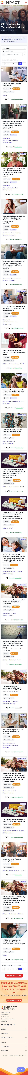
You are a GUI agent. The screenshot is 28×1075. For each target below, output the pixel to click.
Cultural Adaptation (8, 573)
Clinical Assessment (8, 443)
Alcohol (20, 571)
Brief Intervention (8, 324)
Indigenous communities (9, 571)
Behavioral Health (22, 68)
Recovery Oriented (8, 870)
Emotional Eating (8, 142)
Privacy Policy (4, 1014)
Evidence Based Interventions (11, 140)
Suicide (14, 613)
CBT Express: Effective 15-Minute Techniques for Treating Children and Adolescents (14, 308)
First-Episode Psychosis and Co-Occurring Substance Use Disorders (13, 731)
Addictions (23, 106)
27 (23, 63)
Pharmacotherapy (15, 363)
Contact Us (4, 1021)
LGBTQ (22, 401)
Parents (21, 913)
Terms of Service (5, 1012)
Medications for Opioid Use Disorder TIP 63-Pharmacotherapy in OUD (14, 352)
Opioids (6, 363)
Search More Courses (14, 975)
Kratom (5, 95)
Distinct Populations (8, 615)
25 (17, 63)
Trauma (5, 913)
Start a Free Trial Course (14, 1000)
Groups (17, 870)
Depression (13, 660)
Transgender (7, 403)
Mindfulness (7, 138)
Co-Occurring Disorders (9, 441)
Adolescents (7, 319)
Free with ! (17, 99)
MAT (23, 363)
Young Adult (6, 747)
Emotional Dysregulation (9, 235)
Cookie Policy (4, 1016)
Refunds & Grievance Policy (8, 1019)
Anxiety (5, 660)
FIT (20, 660)
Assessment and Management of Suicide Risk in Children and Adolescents (13, 601)
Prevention (15, 701)
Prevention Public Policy (9, 703)
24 (13, 63)
